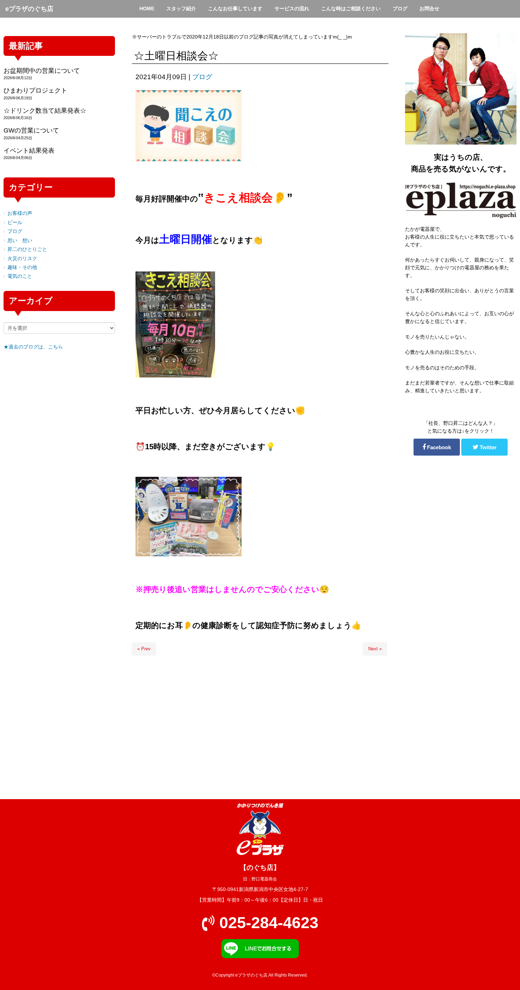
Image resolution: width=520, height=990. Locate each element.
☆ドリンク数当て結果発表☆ (45, 110)
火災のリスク (22, 258)
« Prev (144, 648)
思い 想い (19, 240)
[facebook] (437, 447)
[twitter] (484, 447)
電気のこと (19, 276)
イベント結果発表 (29, 150)
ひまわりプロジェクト (35, 90)
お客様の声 (19, 213)
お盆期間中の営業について (42, 70)
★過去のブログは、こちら (33, 347)
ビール (14, 222)
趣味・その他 (22, 267)
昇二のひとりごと (27, 249)
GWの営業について (31, 130)
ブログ (202, 77)
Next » (375, 648)
